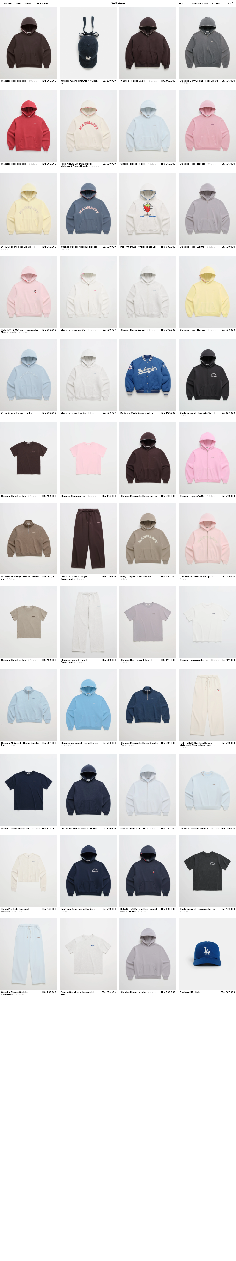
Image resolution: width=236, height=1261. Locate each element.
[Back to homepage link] (118, 3)
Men (18, 3)
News (28, 3)
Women (7, 3)
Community (42, 3)
